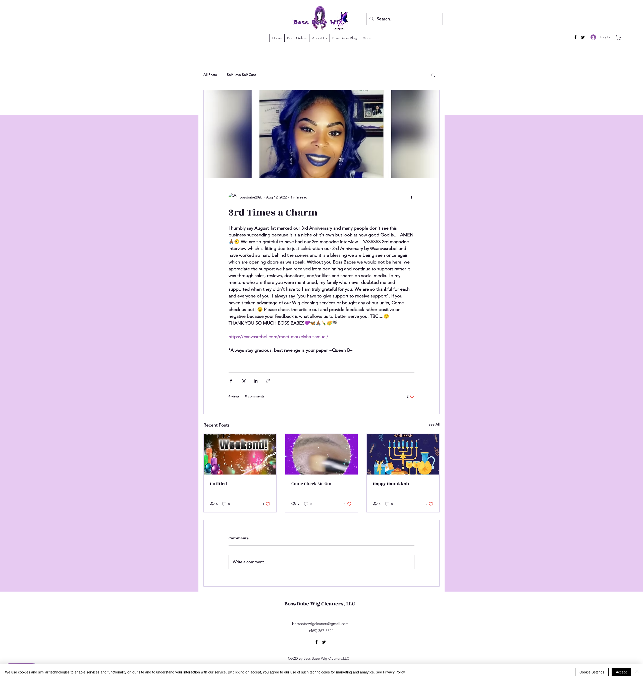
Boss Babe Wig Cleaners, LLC (319, 604)
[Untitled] (240, 454)
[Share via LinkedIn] (255, 380)
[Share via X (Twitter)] (243, 380)
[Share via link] (267, 380)
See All (434, 424)
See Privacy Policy (390, 671)
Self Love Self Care (241, 74)
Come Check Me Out (311, 484)
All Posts (210, 74)
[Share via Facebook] (231, 380)
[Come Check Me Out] (321, 454)
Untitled (218, 484)
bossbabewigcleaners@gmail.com (320, 623)
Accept (621, 671)
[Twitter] (582, 37)
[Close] (637, 672)
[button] (619, 37)
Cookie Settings (591, 671)
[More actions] (411, 197)
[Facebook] (575, 37)
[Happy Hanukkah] (403, 454)
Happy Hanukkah (391, 484)
